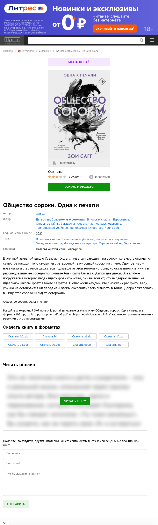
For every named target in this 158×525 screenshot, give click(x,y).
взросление (132, 243)
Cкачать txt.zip (81, 336)
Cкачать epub (82, 344)
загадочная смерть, (74, 223)
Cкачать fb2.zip (18, 336)
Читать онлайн (79, 62)
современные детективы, (69, 219)
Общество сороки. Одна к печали (25, 301)
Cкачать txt (50, 336)
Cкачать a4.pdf (18, 344)
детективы (27, 51)
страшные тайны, (48, 223)
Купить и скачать (79, 187)
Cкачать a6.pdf (50, 344)
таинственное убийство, (52, 227)
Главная (8, 51)
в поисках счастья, (99, 219)
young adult (112, 227)
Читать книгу (75, 401)
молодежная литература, (87, 227)
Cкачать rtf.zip (113, 336)
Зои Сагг (46, 51)
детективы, (43, 219)
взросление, (121, 219)
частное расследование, (105, 223)
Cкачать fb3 (114, 344)
